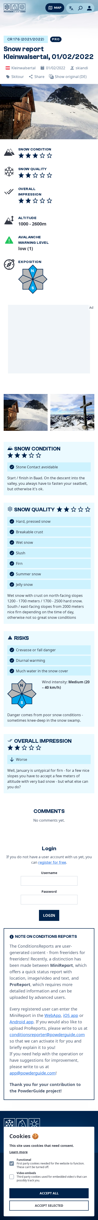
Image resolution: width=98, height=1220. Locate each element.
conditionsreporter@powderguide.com (47, 1034)
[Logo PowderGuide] (15, 8)
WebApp (52, 1015)
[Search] (80, 8)
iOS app (70, 1015)
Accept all (49, 1193)
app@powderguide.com (33, 1073)
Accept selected (49, 1205)
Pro (55, 39)
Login (49, 915)
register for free (52, 862)
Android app (22, 1021)
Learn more (18, 1152)
